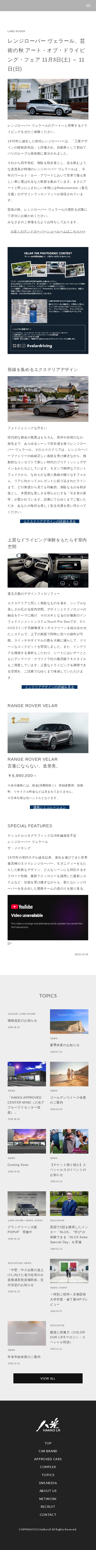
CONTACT (48, 1514)
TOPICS (48, 1475)
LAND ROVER (16, 31)
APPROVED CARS (48, 1459)
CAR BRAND (48, 1451)
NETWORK (48, 1499)
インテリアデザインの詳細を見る (49, 687)
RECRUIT (48, 1506)
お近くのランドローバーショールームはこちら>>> (48, 231)
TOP (48, 1443)
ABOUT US (48, 1491)
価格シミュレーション (49, 807)
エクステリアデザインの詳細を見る (49, 521)
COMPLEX (48, 1467)
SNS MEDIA (48, 1483)
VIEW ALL (48, 1378)
